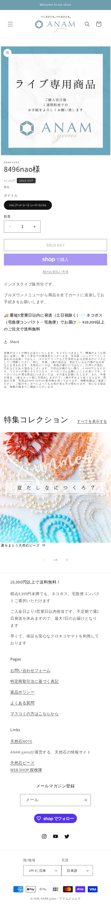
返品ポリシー (22, 692)
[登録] (85, 800)
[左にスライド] (44, 560)
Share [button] (14, 341)
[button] (10, 24)
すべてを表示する (92, 421)
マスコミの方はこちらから (34, 713)
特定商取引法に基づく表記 (34, 681)
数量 (7, 216)
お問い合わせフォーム (30, 670)
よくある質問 (22, 702)
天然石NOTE (21, 741)
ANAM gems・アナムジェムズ (61, 898)
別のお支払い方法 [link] (55, 272)
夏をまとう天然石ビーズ (20, 545)
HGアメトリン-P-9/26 (29, 206)
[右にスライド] (67, 560)
